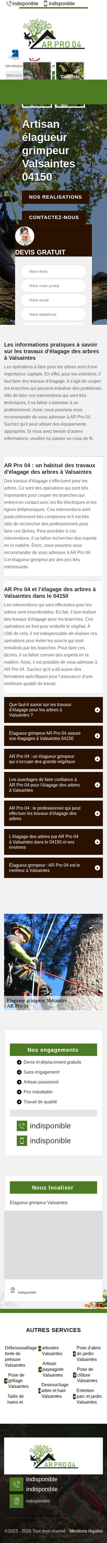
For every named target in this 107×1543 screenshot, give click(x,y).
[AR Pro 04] (53, 1455)
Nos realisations (55, 197)
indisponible (25, 3)
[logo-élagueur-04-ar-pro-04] (53, 32)
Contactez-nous (54, 217)
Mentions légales (86, 1531)
